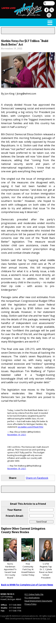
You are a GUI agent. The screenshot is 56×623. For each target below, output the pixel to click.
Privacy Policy (30, 604)
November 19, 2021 (16, 434)
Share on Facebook (37, 478)
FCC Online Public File (34, 594)
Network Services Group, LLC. (38, 618)
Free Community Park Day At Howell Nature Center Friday (28, 569)
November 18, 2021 (16, 468)
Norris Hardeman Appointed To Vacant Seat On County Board (10, 570)
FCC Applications (32, 597)
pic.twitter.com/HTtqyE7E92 (30, 426)
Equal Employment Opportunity (38, 601)
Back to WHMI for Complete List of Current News (27, 584)
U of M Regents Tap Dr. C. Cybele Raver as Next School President (45, 570)
